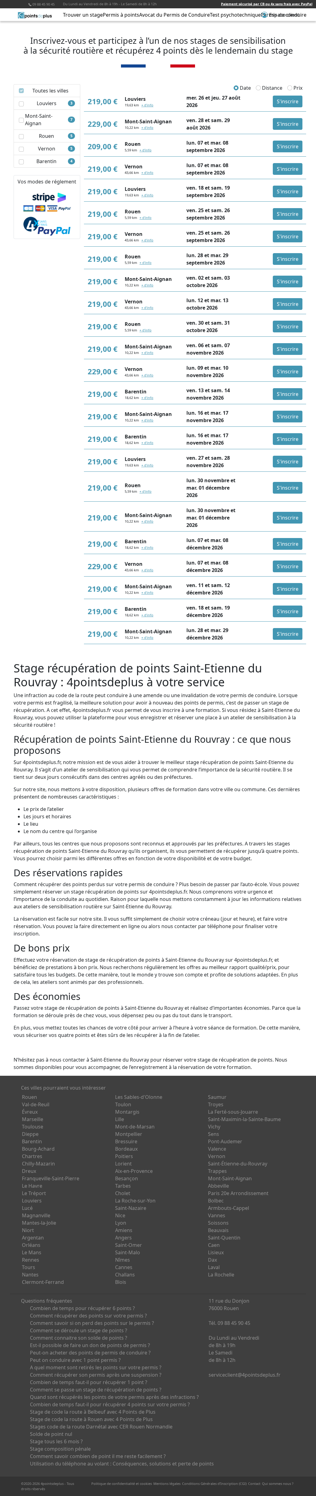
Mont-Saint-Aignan (230, 1178)
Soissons (218, 1222)
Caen (214, 1245)
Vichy (214, 1126)
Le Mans (31, 1252)
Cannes (123, 1267)
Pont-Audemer (225, 1141)
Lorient (123, 1163)
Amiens (123, 1230)
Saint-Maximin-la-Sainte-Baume (244, 1119)
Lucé (27, 1208)
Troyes (215, 1104)
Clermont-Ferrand (43, 1282)
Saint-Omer (128, 1245)
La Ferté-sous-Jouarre (233, 1111)
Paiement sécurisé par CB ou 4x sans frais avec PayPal (266, 4)
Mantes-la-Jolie (39, 1222)
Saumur (217, 1097)
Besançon (126, 1178)
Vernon (216, 1156)
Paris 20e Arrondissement (238, 1193)
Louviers (32, 1200)
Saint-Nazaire (130, 1208)
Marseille (32, 1119)
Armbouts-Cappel (228, 1208)
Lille (119, 1119)
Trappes (217, 1171)
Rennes (30, 1259)
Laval (214, 1267)
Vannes (216, 1215)
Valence (217, 1148)
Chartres (32, 1156)
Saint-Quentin (224, 1237)
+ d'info (147, 105)
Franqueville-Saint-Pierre (50, 1178)
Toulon (123, 1104)
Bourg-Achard (38, 1148)
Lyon (120, 1222)
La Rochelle (221, 1274)
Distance (271, 87)
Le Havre (32, 1185)
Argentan (33, 1237)
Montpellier (128, 1134)
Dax (212, 1259)
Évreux (30, 1111)
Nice (120, 1215)
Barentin (32, 1141)
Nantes (30, 1274)
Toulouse (32, 1126)
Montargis (127, 1111)
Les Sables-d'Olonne (138, 1097)
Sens (213, 1134)
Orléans (31, 1245)
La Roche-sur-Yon (135, 1200)
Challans (125, 1274)
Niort (28, 1230)
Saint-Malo (127, 1252)
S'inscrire (287, 101)
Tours (28, 1267)
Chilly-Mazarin (38, 1163)
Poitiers (124, 1156)
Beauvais (218, 1230)
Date (245, 87)
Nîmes (122, 1259)
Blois (120, 1282)
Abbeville (218, 1185)
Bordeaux (126, 1148)
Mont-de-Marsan (135, 1126)
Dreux (29, 1171)
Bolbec (216, 1200)
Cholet (122, 1193)
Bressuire (126, 1141)
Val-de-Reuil (35, 1104)
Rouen (29, 1097)
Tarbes (123, 1185)
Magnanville (36, 1215)
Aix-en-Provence (134, 1171)
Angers (123, 1237)
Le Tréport (34, 1193)
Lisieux (216, 1252)
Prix (297, 87)
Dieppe (30, 1134)
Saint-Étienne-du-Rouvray (237, 1163)
